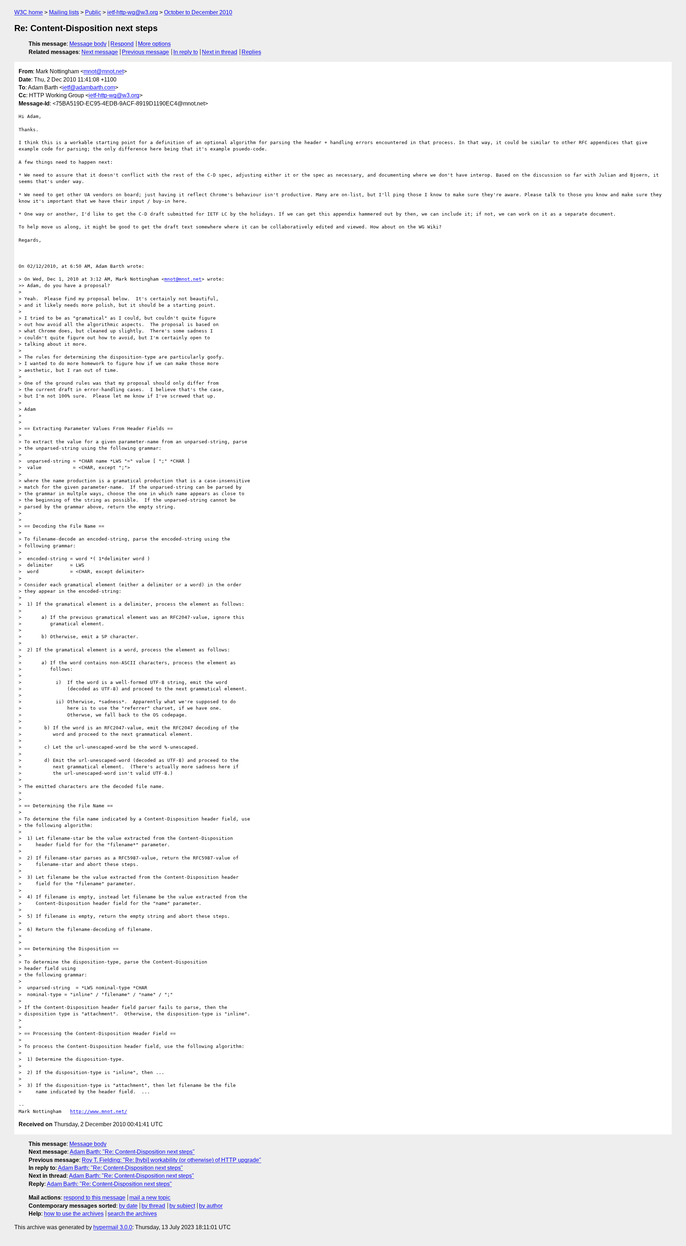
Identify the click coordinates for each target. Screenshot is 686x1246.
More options (154, 44)
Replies (251, 52)
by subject (182, 1206)
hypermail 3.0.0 (112, 1227)
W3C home (28, 12)
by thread (153, 1206)
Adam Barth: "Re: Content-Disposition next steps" (132, 1152)
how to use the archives (74, 1214)
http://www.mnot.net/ (98, 1111)
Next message (99, 52)
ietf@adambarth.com (89, 87)
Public (93, 12)
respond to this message (94, 1198)
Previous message (145, 52)
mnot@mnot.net (104, 71)
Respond (122, 44)
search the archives (132, 1214)
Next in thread (219, 52)
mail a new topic (149, 1198)
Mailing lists (64, 12)
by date (128, 1206)
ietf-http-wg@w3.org (132, 12)
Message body (87, 44)
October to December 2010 (198, 12)
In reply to (185, 52)
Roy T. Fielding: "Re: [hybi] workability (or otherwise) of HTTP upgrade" (171, 1160)
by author (211, 1206)
